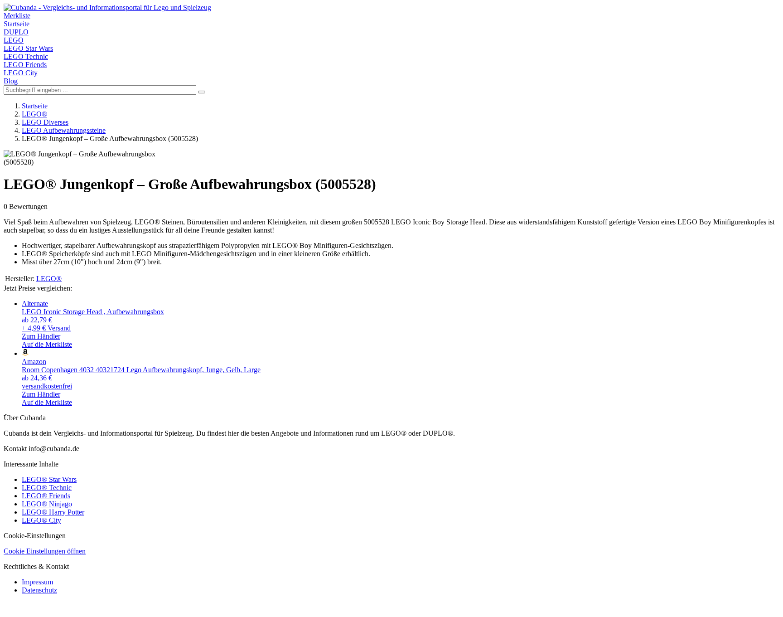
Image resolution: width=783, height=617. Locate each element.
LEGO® (34, 114)
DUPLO (16, 32)
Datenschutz (39, 590)
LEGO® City (41, 520)
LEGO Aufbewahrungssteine (64, 130)
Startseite (16, 24)
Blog (11, 81)
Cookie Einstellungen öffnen (45, 551)
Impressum (37, 582)
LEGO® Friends (46, 496)
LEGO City (21, 73)
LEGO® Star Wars (49, 479)
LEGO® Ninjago (47, 504)
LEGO (14, 40)
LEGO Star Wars (28, 48)
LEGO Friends (25, 64)
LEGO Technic (26, 56)
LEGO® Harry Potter (53, 512)
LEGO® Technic (47, 487)
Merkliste (17, 15)
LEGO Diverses (45, 122)
